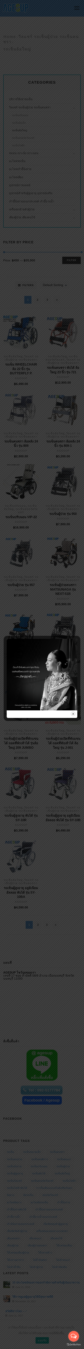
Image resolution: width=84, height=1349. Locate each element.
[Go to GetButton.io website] (74, 1344)
